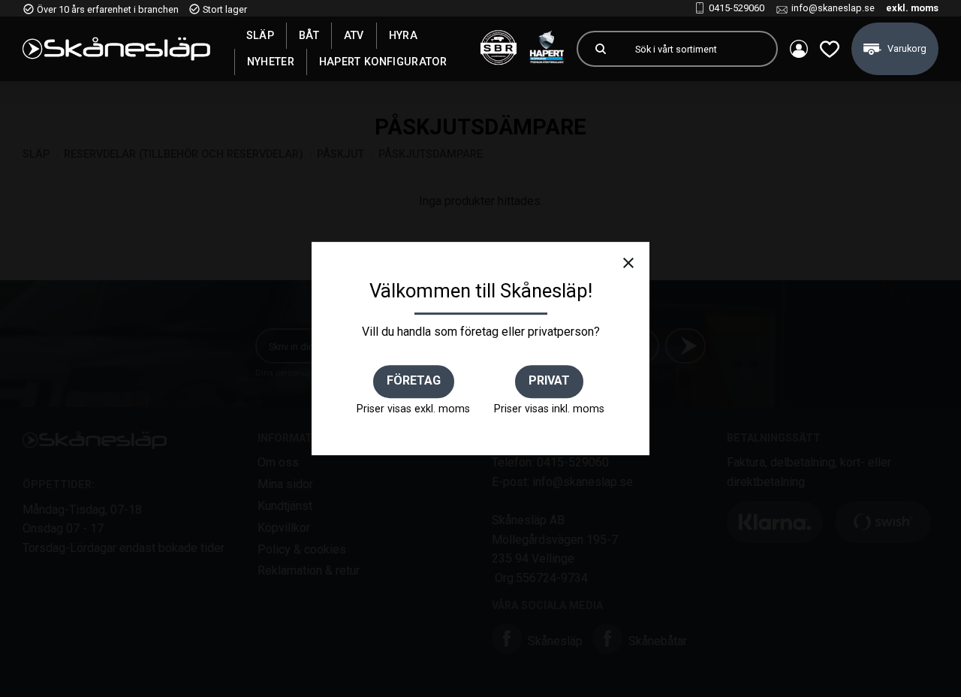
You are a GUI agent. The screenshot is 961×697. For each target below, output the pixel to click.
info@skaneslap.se (833, 8)
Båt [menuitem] (309, 35)
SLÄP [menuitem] (260, 35)
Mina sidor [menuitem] (799, 49)
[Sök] (600, 48)
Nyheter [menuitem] (270, 62)
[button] (829, 49)
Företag (414, 380)
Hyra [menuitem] (403, 35)
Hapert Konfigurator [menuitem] (383, 62)
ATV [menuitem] (354, 35)
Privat (549, 380)
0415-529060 (736, 8)
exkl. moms (912, 8)
